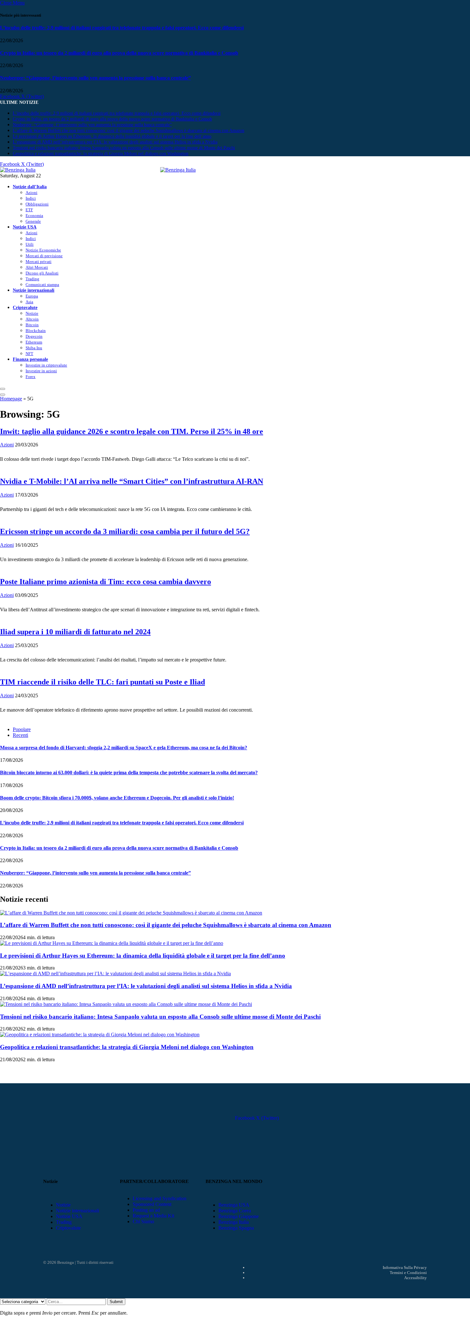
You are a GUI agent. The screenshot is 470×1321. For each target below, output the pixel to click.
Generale (33, 221)
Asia (29, 301)
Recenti (20, 735)
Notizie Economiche (43, 250)
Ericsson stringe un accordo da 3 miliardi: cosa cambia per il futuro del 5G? (125, 531)
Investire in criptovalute (46, 365)
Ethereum (34, 342)
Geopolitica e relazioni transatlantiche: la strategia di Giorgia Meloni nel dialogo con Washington (100, 153)
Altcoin (32, 319)
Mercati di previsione (44, 255)
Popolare (22, 729)
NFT (29, 353)
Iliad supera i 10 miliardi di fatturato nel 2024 (75, 632)
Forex (30, 376)
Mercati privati (38, 261)
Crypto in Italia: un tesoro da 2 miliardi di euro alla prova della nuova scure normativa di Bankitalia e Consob (119, 53)
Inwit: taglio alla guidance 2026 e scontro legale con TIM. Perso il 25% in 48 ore (131, 431)
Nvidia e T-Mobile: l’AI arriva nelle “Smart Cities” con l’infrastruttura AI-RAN (131, 481)
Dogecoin (34, 336)
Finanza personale (30, 359)
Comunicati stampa (42, 284)
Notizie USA (24, 226)
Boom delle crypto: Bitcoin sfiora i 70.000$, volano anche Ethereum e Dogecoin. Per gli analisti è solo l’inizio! (117, 797)
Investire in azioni (41, 370)
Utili (30, 244)
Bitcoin (32, 324)
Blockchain (36, 330)
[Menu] (2, 389)
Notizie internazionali (33, 290)
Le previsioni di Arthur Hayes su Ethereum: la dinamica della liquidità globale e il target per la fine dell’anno (112, 136)
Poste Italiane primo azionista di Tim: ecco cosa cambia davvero (105, 581)
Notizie (32, 313)
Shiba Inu (34, 347)
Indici (31, 198)
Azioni (31, 192)
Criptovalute (25, 307)
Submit (116, 1301)
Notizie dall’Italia (30, 186)
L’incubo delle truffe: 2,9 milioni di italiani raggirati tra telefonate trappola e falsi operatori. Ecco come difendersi (122, 27)
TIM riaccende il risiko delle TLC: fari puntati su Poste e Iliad (102, 682)
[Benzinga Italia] (160, 170)
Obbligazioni (37, 204)
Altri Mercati (37, 267)
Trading (32, 278)
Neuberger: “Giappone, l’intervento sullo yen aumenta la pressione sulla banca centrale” (95, 78)
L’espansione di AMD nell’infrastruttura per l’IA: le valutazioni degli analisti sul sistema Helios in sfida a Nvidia (115, 142)
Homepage (11, 398)
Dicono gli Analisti (42, 273)
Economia (34, 215)
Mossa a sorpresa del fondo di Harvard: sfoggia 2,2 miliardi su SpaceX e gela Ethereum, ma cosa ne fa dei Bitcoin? (123, 747)
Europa (32, 296)
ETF (29, 209)
